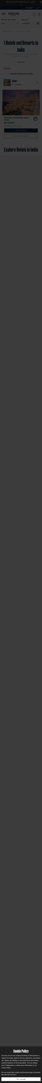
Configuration (9, 1065)
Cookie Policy (6, 1068)
